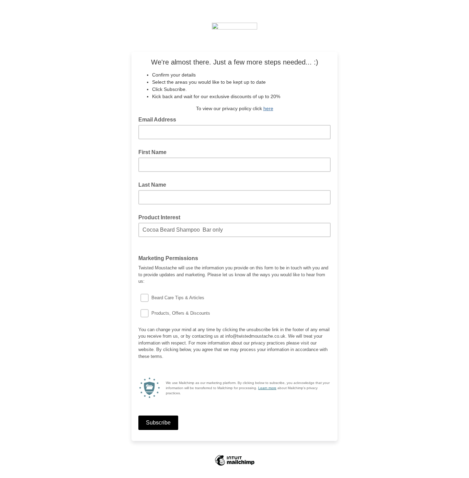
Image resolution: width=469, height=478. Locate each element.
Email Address (159, 119)
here (268, 108)
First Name (152, 152)
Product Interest (159, 217)
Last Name (152, 185)
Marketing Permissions (170, 257)
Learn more (267, 388)
